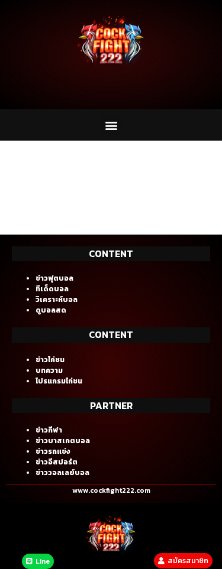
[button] (111, 125)
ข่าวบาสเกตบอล (63, 440)
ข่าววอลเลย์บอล (62, 472)
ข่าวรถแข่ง (53, 451)
